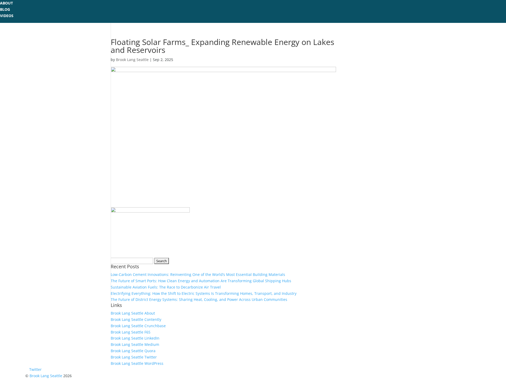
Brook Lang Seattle (132, 59)
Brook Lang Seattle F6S (130, 332)
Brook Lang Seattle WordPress (137, 363)
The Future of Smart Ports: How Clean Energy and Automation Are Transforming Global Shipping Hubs (201, 280)
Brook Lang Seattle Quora (133, 350)
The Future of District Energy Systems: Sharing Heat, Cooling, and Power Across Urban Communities (199, 299)
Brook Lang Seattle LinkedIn (135, 338)
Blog (5, 9)
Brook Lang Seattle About (133, 313)
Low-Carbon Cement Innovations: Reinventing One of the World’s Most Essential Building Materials (198, 274)
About (6, 3)
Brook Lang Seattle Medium (135, 344)
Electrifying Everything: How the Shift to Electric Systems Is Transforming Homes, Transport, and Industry (203, 293)
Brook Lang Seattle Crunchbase (138, 325)
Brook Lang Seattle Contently (136, 319)
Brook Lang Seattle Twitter (134, 357)
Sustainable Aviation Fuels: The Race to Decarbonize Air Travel (166, 287)
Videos (6, 15)
